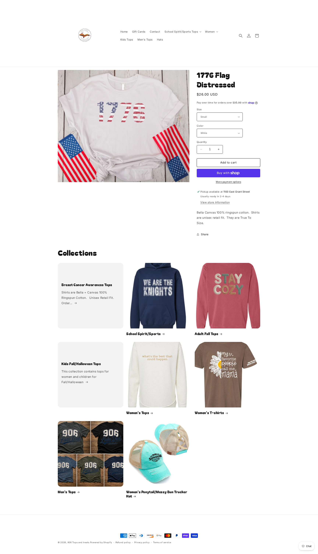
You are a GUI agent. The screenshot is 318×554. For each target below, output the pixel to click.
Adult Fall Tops (206, 334)
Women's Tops (137, 413)
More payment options (228, 181)
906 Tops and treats (78, 542)
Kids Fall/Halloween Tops (81, 364)
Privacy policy (142, 542)
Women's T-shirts (209, 413)
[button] (182, 32)
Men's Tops (67, 492)
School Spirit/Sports (143, 334)
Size (199, 109)
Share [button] (205, 234)
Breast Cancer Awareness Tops (86, 285)
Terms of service (162, 542)
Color (200, 125)
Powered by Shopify (101, 542)
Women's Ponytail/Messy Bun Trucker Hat (156, 494)
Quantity (202, 141)
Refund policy (123, 542)
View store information (215, 202)
